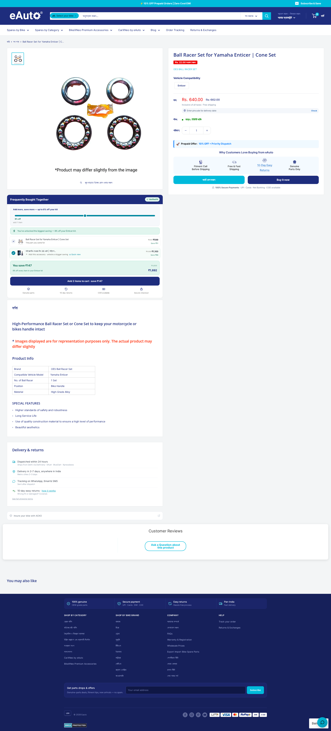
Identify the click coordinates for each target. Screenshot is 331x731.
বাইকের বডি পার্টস (70, 627)
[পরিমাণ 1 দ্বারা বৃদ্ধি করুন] (207, 130)
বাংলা (67, 713)
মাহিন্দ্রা (118, 657)
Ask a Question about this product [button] (165, 546)
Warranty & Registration (179, 639)
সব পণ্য (16, 41)
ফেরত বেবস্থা (172, 663)
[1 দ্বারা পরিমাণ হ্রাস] (185, 130)
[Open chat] (322, 722)
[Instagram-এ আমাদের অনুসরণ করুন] (191, 714)
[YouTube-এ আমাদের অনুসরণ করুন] (204, 714)
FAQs (170, 633)
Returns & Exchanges (203, 30)
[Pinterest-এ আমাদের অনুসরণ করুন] (198, 714)
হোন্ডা (118, 633)
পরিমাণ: (176, 130)
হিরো (117, 627)
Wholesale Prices (176, 645)
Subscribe (255, 690)
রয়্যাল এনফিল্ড (121, 670)
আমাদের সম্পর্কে (173, 621)
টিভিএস (118, 645)
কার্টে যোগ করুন (209, 179)
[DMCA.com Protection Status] (75, 725)
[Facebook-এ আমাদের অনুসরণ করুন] (185, 714)
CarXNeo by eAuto (129, 30)
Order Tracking (175, 30)
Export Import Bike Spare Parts (183, 651)
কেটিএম (118, 663)
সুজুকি (118, 639)
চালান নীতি (171, 670)
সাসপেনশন (68, 651)
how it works (49, 490)
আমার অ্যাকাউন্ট (285, 17)
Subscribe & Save (311, 3)
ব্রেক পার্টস (68, 621)
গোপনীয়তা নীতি (172, 657)
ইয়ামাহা (119, 651)
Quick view (76, 254)
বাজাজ (118, 621)
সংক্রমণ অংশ (69, 645)
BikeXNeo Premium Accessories (88, 30)
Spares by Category (47, 30)
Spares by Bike (16, 30)
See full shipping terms (22, 499)
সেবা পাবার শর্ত (172, 676)
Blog (153, 30)
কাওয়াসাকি (119, 676)
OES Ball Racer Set (185, 69)
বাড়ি (8, 41)
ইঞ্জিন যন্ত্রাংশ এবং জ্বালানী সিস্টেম (77, 639)
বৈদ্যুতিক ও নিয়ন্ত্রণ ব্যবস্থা (74, 633)
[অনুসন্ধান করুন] (266, 16)
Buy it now (283, 179)
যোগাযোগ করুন (173, 627)
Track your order (227, 621)
